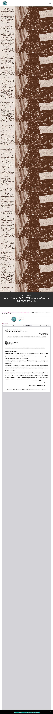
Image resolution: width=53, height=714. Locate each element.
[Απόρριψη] (51, 711)
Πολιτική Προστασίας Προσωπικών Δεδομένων (31, 712)
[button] (50, 3)
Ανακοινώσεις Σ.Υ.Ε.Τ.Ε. (26, 295)
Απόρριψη (20, 712)
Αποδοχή (15, 712)
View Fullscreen (5, 323)
